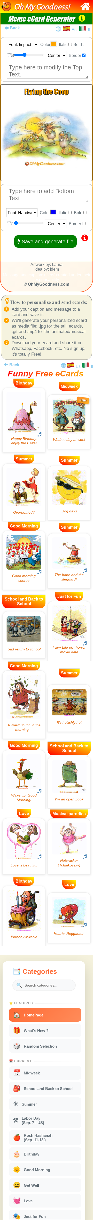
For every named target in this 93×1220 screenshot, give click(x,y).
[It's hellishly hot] (69, 708)
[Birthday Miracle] (23, 916)
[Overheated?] (23, 492)
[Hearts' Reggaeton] (69, 917)
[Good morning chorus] (23, 560)
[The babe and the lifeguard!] (69, 560)
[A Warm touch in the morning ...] (23, 705)
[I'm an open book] (69, 782)
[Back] (6, 364)
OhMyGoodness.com (48, 284)
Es (75, 30)
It (89, 30)
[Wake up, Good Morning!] (23, 779)
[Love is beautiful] (23, 846)
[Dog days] (69, 493)
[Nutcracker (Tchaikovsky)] (69, 846)
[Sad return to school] (23, 634)
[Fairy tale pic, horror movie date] (69, 631)
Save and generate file (46, 241)
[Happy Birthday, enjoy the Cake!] (23, 420)
